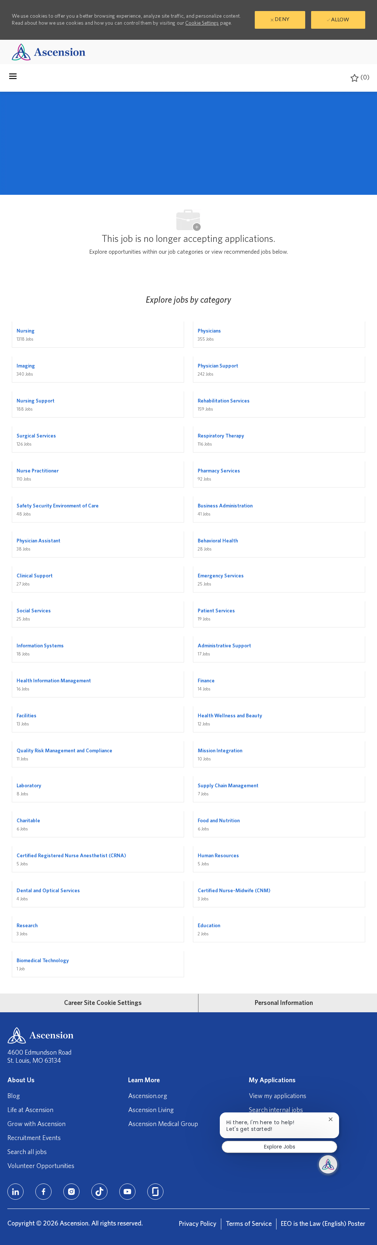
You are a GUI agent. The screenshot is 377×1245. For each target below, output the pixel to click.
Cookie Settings (202, 23)
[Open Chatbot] (328, 1164)
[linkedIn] (15, 1192)
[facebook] (43, 1192)
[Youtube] (127, 1192)
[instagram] (71, 1192)
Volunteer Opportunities (40, 1166)
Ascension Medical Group (163, 1124)
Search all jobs (27, 1152)
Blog (13, 1096)
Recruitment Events (34, 1138)
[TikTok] (99, 1192)
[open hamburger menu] (12, 78)
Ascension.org (147, 1096)
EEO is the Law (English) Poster (323, 1224)
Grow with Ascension (36, 1124)
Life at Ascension (30, 1110)
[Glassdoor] (155, 1192)
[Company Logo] (48, 51)
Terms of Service (249, 1224)
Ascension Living (151, 1110)
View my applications (277, 1096)
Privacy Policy (197, 1224)
